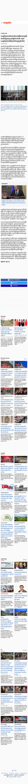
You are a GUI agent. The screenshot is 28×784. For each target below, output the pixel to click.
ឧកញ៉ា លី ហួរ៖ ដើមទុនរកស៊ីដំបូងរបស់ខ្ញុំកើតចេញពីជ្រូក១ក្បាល (20, 598)
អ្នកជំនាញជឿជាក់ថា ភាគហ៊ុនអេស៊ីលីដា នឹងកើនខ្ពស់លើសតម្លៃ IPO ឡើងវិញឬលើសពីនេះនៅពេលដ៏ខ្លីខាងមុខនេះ (20, 500)
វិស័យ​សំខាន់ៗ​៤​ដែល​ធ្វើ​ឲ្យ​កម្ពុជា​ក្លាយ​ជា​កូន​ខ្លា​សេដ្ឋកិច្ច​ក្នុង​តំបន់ (20, 621)
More (25, 359)
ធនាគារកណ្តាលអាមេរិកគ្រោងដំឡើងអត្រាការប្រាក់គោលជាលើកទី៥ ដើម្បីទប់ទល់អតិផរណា (7, 429)
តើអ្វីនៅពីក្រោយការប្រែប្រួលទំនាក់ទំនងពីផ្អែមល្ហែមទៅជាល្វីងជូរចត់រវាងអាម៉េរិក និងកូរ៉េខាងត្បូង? (20, 699)
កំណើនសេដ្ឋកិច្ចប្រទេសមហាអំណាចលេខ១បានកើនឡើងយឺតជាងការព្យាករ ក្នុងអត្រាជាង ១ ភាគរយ (7, 402)
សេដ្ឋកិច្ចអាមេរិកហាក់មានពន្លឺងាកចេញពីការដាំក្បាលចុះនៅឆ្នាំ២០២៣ (14, 109)
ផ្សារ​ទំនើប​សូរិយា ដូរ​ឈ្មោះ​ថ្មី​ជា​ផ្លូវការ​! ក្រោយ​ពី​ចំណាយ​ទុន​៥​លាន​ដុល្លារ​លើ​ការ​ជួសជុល (7, 469)
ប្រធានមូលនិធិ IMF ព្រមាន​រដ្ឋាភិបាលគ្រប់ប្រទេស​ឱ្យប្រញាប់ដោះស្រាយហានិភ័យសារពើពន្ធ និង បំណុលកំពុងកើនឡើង (7, 730)
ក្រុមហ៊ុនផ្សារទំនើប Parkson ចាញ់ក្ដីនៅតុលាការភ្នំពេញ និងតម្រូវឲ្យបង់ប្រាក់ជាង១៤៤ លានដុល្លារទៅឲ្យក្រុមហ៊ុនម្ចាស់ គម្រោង (7, 624)
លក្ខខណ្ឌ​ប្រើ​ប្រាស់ (23, 773)
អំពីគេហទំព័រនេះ (5, 773)
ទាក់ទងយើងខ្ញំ (11, 773)
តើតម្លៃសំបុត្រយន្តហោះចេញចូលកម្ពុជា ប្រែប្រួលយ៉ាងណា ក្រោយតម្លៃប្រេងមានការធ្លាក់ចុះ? (20, 469)
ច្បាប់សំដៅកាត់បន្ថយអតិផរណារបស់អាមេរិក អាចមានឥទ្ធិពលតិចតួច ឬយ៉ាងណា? (20, 428)
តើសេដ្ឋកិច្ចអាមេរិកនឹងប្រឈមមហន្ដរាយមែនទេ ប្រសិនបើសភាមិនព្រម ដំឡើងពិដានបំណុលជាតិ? (20, 402)
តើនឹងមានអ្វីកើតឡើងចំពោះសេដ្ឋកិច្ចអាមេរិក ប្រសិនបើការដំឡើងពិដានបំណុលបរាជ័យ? (7, 374)
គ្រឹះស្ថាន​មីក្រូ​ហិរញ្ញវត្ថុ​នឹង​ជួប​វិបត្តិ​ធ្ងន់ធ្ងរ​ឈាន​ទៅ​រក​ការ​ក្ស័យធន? (7, 598)
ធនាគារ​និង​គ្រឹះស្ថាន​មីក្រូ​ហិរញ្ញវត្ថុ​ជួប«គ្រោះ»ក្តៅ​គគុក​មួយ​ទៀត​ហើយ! (7, 574)
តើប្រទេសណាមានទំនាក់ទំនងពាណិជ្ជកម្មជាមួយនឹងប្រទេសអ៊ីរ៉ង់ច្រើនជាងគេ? (20, 728)
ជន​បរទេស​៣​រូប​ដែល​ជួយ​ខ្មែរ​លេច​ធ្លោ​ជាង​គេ (20, 573)
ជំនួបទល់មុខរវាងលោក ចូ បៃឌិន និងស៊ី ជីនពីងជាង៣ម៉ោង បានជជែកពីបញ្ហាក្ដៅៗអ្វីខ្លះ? (20, 331)
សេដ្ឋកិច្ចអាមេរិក (9, 108)
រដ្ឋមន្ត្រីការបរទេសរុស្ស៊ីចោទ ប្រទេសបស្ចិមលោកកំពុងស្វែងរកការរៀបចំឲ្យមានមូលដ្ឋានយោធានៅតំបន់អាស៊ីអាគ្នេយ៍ (13, 203)
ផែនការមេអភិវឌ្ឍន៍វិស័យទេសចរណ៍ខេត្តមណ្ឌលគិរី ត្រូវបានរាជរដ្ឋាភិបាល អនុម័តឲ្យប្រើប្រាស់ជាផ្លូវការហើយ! (20, 530)
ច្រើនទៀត (25, 559)
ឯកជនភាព (17, 773)
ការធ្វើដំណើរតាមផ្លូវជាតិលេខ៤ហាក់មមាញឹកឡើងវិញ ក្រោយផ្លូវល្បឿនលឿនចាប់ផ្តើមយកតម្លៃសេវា (6, 332)
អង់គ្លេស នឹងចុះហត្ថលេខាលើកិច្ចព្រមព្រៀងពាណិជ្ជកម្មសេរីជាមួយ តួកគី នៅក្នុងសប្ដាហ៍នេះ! (7, 497)
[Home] (8, 23)
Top (15, 770)
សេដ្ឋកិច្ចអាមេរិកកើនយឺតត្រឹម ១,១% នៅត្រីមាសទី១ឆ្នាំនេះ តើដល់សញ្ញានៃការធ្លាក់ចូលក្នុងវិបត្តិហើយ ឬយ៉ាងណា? (20, 374)
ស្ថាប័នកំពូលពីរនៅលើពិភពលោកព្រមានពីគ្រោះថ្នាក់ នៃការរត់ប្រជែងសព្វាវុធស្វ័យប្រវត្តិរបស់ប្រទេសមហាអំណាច (7, 700)
